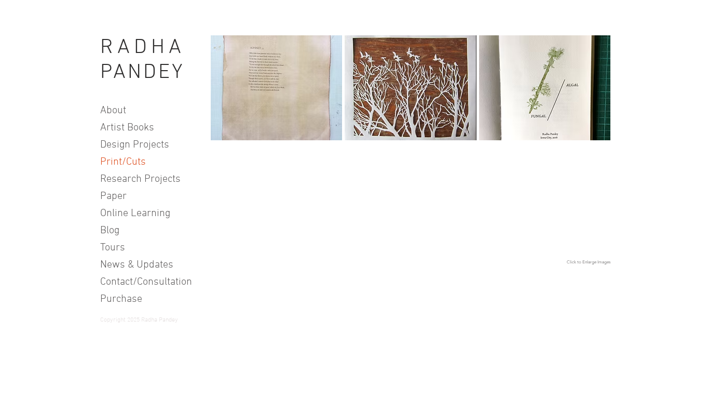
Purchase (121, 299)
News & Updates (136, 265)
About (113, 110)
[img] (544, 87)
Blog (109, 230)
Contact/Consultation (141, 282)
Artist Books (127, 128)
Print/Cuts (123, 162)
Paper (113, 196)
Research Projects (140, 179)
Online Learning (135, 213)
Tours (112, 248)
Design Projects (134, 145)
